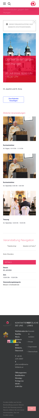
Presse (30, 342)
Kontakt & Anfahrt (31, 334)
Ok (32, 408)
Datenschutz (31, 352)
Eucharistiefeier (8, 145)
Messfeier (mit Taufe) (29, 246)
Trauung (6, 219)
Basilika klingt (12, 246)
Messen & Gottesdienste (11, 285)
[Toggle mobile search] (9, 3)
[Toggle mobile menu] (4, 3)
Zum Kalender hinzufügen (14, 99)
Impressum (31, 347)
